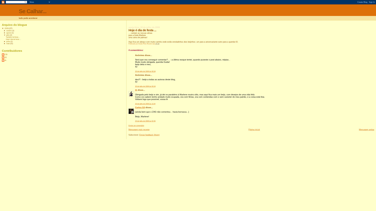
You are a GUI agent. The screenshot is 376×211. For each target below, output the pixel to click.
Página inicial (254, 130)
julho (8, 35)
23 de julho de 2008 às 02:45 (145, 121)
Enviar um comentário (136, 125)
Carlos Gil (140, 107)
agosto (9, 33)
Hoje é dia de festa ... (13, 39)
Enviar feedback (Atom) (149, 135)
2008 (7, 28)
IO (6, 57)
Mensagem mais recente (139, 130)
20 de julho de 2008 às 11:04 (145, 104)
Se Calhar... (32, 11)
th (136, 90)
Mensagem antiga (366, 130)
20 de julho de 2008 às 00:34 (145, 71)
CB (6, 54)
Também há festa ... (13, 37)
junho (8, 41)
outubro (9, 31)
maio (8, 43)
